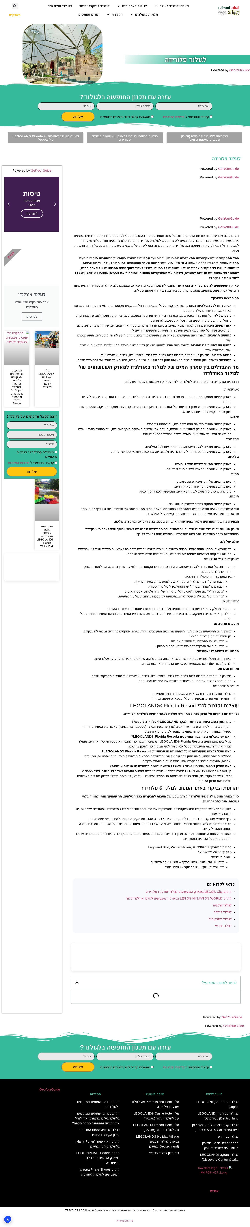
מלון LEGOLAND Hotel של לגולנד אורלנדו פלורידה (46, 378)
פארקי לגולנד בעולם (174, 6)
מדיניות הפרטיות (174, 117)
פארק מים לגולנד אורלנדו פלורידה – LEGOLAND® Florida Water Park (45, 536)
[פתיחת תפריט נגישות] (8, 1219)
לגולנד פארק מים (134, 6)
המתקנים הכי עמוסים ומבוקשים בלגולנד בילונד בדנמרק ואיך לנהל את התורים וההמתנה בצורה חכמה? (96, 1118)
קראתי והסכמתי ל (186, 117)
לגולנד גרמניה (222, 905)
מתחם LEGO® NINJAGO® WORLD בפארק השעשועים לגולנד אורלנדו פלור (179, 898)
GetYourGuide (239, 70)
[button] (15, 6)
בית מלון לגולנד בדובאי (164, 1153)
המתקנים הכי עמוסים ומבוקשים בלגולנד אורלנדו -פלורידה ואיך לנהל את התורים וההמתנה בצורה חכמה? (17, 387)
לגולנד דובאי (223, 926)
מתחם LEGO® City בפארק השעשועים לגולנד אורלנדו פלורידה (189, 891)
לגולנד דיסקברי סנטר (94, 6)
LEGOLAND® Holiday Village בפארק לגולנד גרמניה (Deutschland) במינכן (157, 1141)
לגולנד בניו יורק (228, 1136)
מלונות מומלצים (146, 14)
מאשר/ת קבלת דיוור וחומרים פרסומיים (125, 117)
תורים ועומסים (88, 14)
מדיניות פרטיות (125, 1220)
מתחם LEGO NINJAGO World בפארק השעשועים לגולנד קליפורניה (98, 1158)
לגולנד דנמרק (223, 912)
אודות (214, 1191)
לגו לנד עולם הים (60, 6)
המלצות (117, 14)
